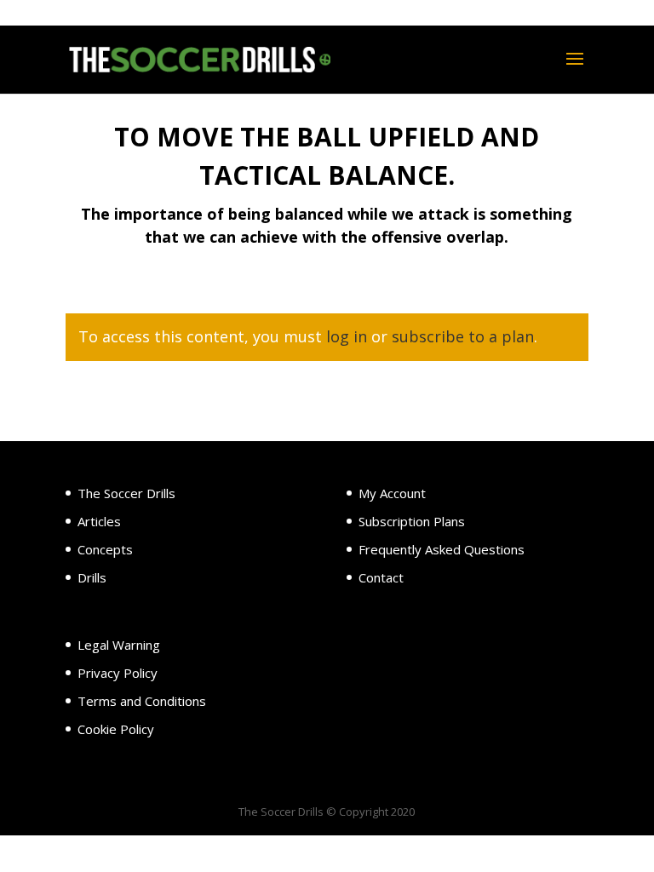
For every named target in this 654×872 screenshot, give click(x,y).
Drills (91, 577)
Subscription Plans (412, 521)
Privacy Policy (117, 672)
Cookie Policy (115, 728)
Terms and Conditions (141, 700)
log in (346, 336)
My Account (392, 493)
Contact (381, 577)
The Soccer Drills (126, 493)
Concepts (105, 549)
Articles (99, 521)
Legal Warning (118, 644)
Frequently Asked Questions (442, 549)
